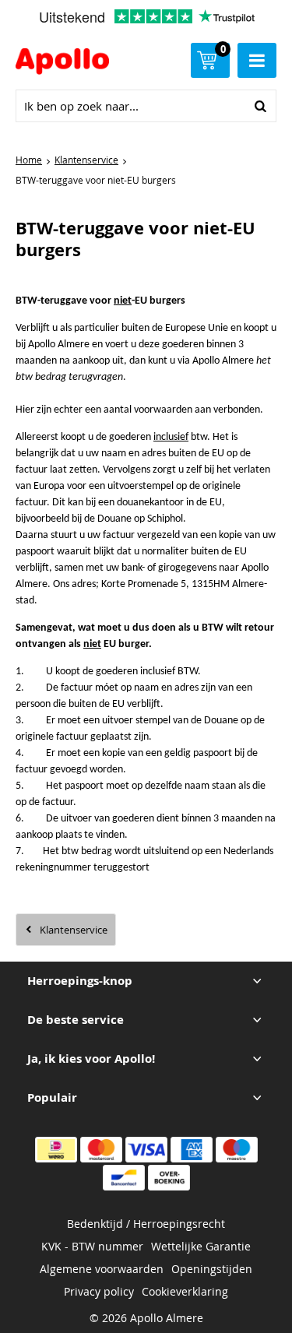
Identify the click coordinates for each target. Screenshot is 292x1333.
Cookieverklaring (185, 1291)
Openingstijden (211, 1268)
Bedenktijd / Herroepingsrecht (146, 1223)
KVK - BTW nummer (92, 1246)
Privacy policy (99, 1291)
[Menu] (256, 60)
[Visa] (146, 1149)
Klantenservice (73, 930)
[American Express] (192, 1149)
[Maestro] (237, 1149)
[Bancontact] (124, 1178)
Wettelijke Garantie (201, 1246)
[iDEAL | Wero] (56, 1149)
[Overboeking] (169, 1178)
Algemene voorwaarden (102, 1268)
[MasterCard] (101, 1149)
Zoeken (260, 105)
